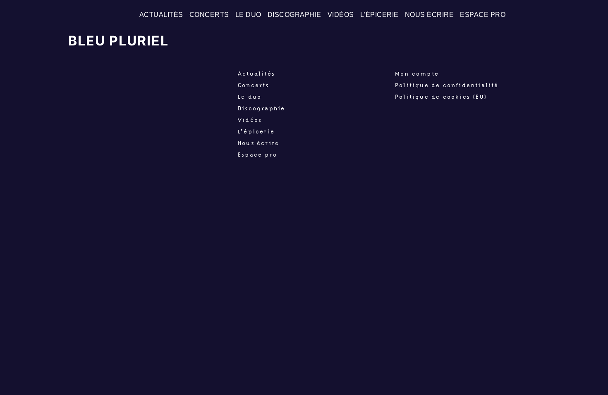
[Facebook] (553, 14)
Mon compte (417, 73)
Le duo (248, 14)
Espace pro (482, 14)
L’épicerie (379, 14)
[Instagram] (581, 14)
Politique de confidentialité (447, 85)
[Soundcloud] (595, 14)
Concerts (209, 14)
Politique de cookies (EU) (441, 96)
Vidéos (341, 14)
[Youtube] (567, 14)
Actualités (161, 14)
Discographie (294, 14)
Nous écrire (429, 14)
